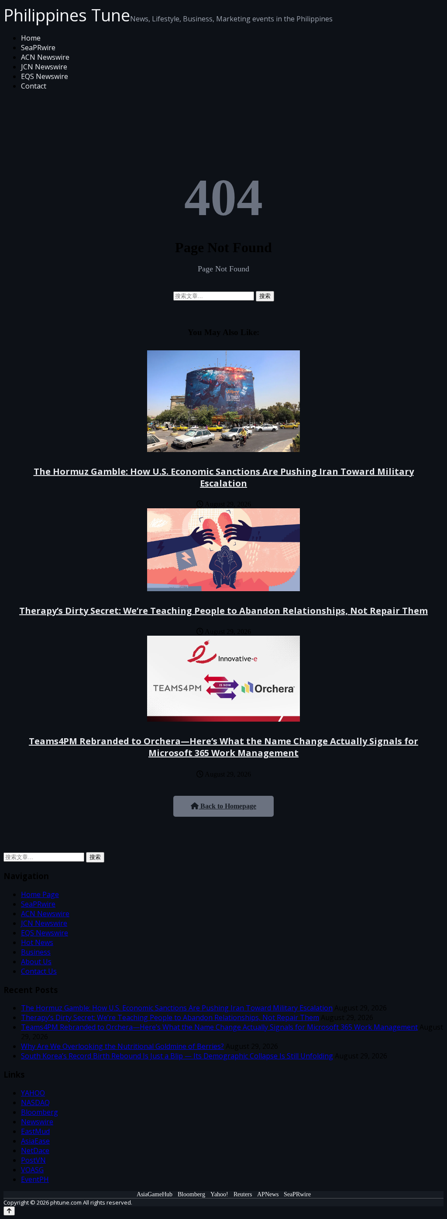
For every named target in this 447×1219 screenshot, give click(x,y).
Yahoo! (219, 1194)
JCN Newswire (44, 67)
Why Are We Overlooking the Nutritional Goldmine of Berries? (122, 1046)
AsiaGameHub (154, 1194)
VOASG (32, 1169)
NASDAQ (35, 1102)
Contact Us (39, 971)
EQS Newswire (44, 76)
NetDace (35, 1150)
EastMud (35, 1131)
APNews (268, 1194)
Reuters (243, 1194)
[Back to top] (9, 1211)
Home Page (40, 894)
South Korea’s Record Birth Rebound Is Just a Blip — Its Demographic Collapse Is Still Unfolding (177, 1056)
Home (31, 38)
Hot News (37, 942)
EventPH (35, 1179)
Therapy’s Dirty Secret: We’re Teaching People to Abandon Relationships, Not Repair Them (223, 610)
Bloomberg (39, 1112)
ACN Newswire (45, 57)
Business (36, 952)
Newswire (37, 1122)
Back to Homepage (227, 806)
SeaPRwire (38, 47)
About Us (36, 961)
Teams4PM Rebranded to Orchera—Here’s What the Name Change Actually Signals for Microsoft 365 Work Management (223, 747)
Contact (33, 86)
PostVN (33, 1160)
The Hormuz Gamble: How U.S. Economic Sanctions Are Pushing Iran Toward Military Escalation (224, 477)
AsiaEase (35, 1141)
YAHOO (33, 1093)
